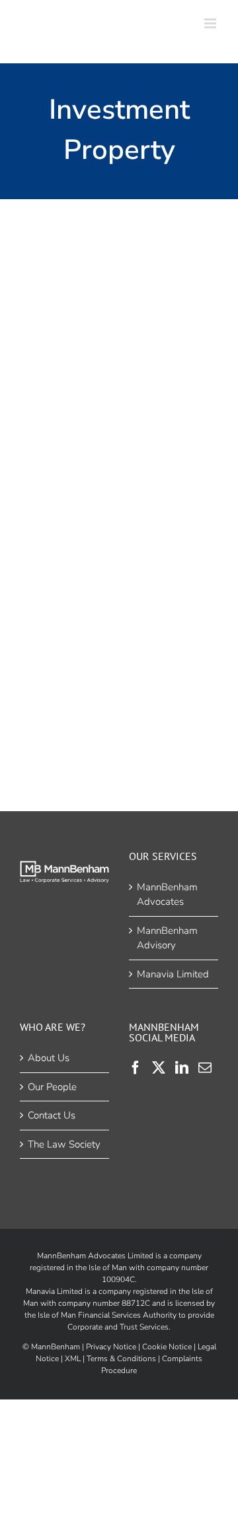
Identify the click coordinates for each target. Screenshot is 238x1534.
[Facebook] (135, 1067)
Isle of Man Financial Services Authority (107, 1315)
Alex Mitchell (116, 596)
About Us (48, 1057)
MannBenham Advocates (167, 894)
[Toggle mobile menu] (211, 23)
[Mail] (205, 1067)
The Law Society (64, 1144)
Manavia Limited (173, 974)
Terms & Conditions (121, 1358)
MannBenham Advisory (167, 938)
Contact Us (51, 1115)
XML (73, 1358)
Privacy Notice (111, 1346)
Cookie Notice (167, 1346)
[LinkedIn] (181, 1067)
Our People (52, 1086)
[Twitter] (158, 1067)
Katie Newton (116, 341)
